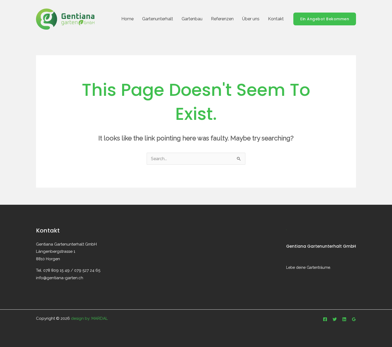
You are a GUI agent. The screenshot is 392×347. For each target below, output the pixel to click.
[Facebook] (325, 319)
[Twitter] (335, 319)
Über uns (250, 18)
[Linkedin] (344, 319)
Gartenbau (192, 18)
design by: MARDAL (89, 318)
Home (127, 18)
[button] (324, 19)
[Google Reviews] (354, 319)
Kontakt (276, 18)
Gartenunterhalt (157, 18)
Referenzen (222, 18)
